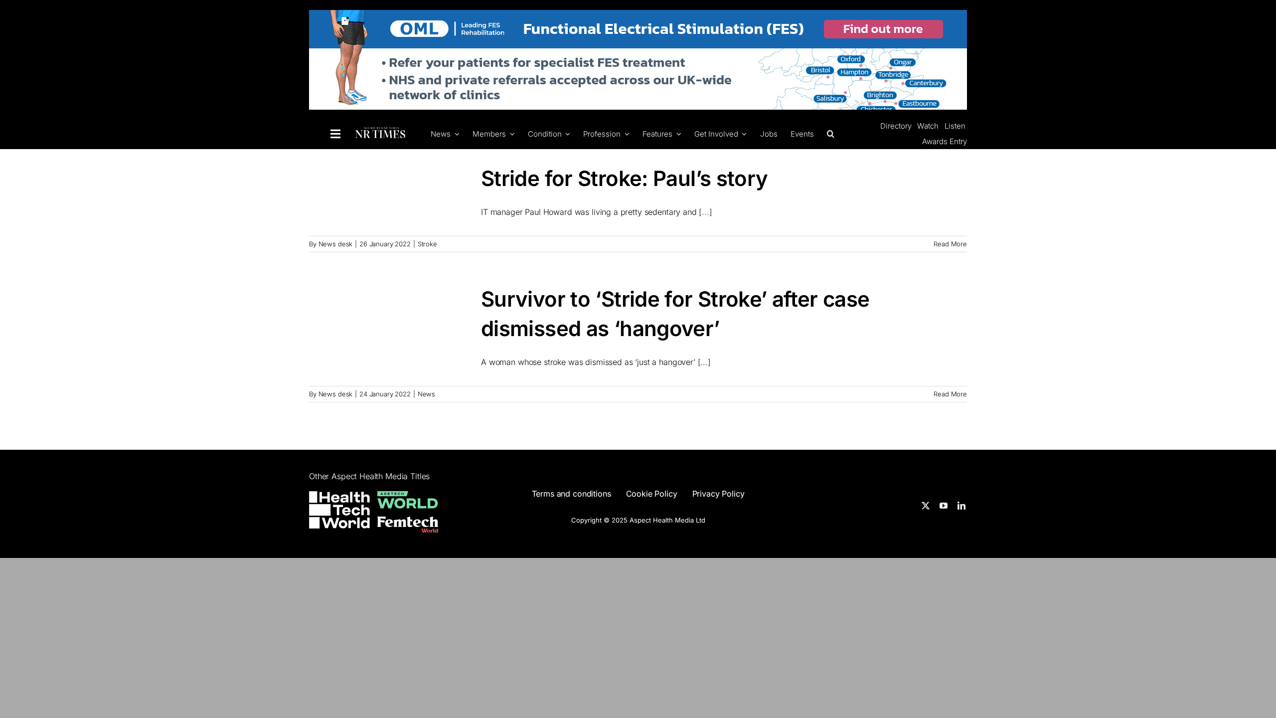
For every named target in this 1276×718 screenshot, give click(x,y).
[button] (829, 134)
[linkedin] (961, 506)
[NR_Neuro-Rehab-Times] (380, 133)
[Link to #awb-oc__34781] (335, 134)
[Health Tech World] (339, 510)
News (426, 394)
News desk (336, 244)
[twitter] (926, 506)
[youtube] (944, 506)
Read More (950, 244)
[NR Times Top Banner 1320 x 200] (638, 16)
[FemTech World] (407, 523)
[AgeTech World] (407, 497)
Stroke (427, 244)
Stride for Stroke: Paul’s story (624, 178)
